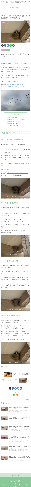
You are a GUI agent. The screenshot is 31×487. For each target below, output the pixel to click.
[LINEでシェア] (10, 45)
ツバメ (4, 50)
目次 (13, 114)
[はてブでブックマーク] (8, 45)
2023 (9, 50)
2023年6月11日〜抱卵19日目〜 (15, 125)
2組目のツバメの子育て (12, 117)
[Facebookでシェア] (5, 45)
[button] (13, 45)
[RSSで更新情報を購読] (17, 395)
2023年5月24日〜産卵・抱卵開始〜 (16, 119)
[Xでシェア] (2, 45)
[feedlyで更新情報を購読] (14, 395)
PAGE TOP (16, 475)
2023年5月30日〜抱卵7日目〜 (15, 121)
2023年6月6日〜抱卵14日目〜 (15, 123)
